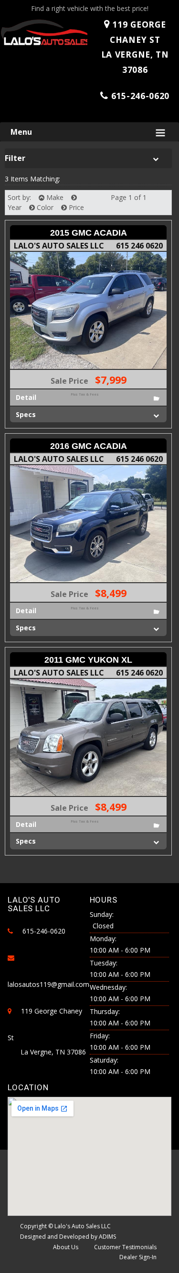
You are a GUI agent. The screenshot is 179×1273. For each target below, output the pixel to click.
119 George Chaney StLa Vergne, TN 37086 (135, 47)
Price (75, 207)
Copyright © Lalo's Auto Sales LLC (65, 1226)
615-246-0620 (140, 95)
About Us (65, 1247)
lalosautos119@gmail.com (48, 984)
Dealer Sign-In (138, 1257)
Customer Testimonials (125, 1247)
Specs (26, 414)
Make (53, 197)
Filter (15, 158)
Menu (21, 132)
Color (44, 207)
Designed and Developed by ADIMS (68, 1237)
